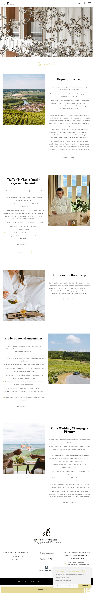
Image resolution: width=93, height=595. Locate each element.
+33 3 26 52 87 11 (85, 3)
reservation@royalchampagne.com (16, 560)
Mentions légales (30, 582)
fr (79, 3)
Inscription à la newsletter (46, 559)
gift (88, 590)
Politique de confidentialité (46, 582)
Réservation (23, 252)
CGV (19, 582)
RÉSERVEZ (42, 590)
